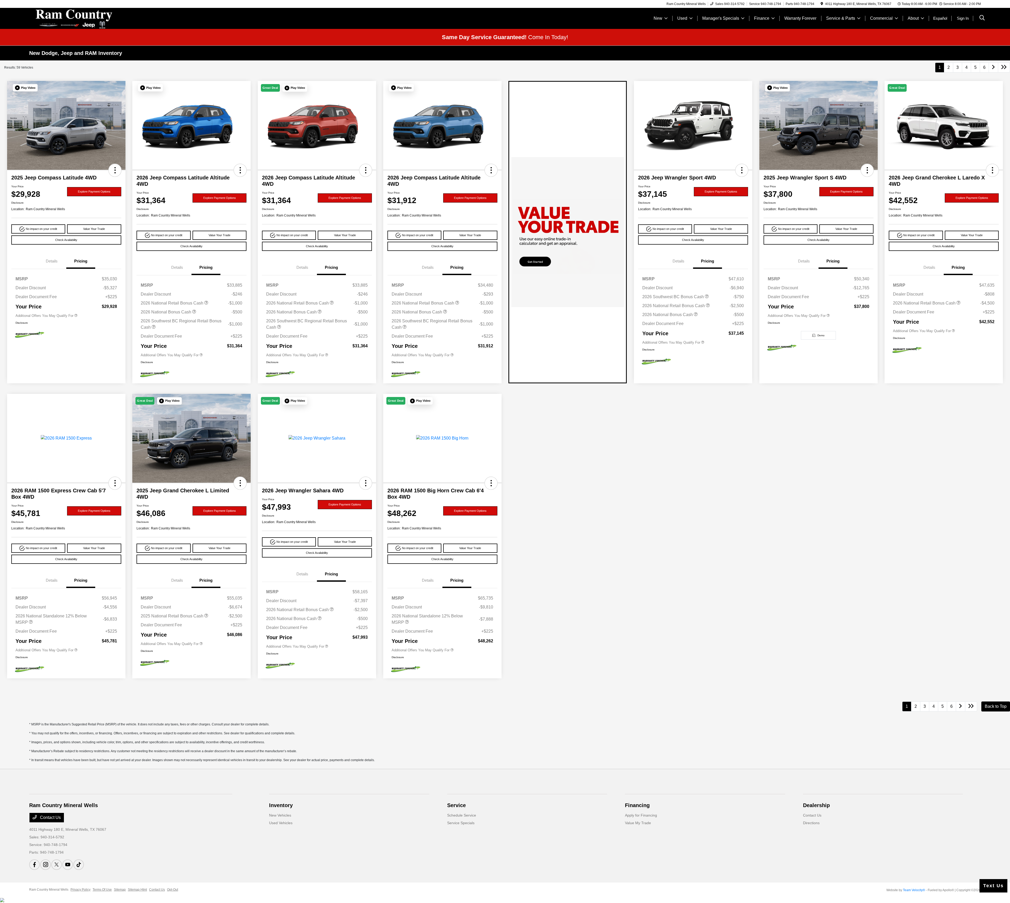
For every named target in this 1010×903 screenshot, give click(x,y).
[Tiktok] (78, 864)
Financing (637, 805)
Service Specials (460, 823)
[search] (982, 18)
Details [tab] (52, 261)
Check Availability (66, 239)
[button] (25, 87)
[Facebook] (34, 864)
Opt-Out (172, 889)
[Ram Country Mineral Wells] (74, 18)
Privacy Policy (80, 889)
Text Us (993, 885)
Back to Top (996, 706)
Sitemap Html (137, 889)
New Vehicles (280, 815)
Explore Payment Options (94, 191)
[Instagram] (45, 864)
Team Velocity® (914, 890)
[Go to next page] (993, 68)
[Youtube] (67, 864)
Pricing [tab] (80, 261)
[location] (822, 4)
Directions (811, 823)
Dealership (816, 805)
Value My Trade (638, 823)
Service (456, 805)
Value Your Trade (94, 228)
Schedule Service (461, 815)
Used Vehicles (280, 823)
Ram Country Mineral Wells (48, 889)
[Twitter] (56, 864)
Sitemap (120, 889)
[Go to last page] (1004, 68)
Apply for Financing (641, 815)
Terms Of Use (102, 889)
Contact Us (50, 817)
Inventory (281, 805)
